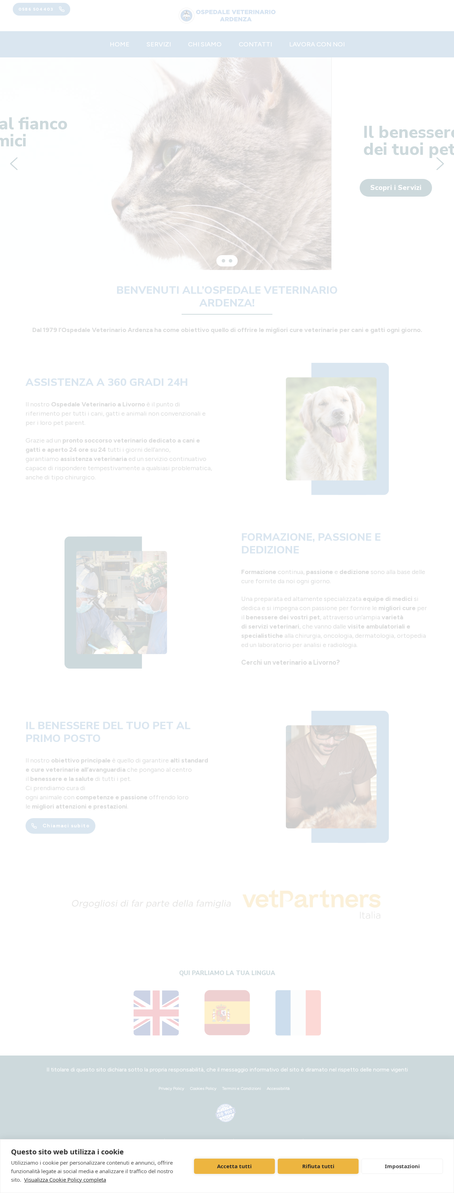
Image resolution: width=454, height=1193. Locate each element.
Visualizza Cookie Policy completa (65, 1179)
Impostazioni (402, 1166)
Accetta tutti (234, 1166)
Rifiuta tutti (318, 1166)
